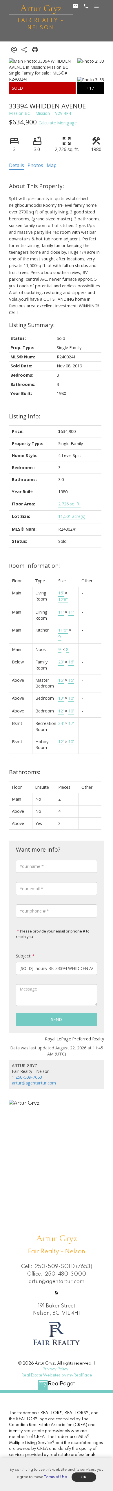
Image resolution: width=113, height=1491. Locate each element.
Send (56, 1019)
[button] (56, 1292)
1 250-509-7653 (27, 1077)
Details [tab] (16, 165)
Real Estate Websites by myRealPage (56, 1375)
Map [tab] (52, 165)
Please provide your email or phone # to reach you (53, 933)
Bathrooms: (24, 772)
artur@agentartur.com (34, 1083)
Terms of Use (55, 1477)
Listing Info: (24, 416)
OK (84, 1477)
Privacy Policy (55, 1369)
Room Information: (34, 565)
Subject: (23, 956)
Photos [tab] (35, 165)
